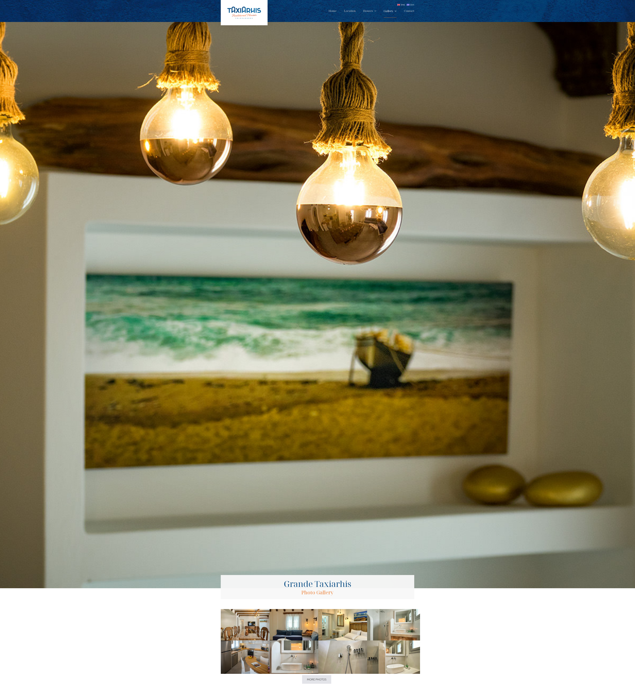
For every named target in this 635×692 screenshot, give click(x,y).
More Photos (316, 679)
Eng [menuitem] (403, 4)
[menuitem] (400, 5)
